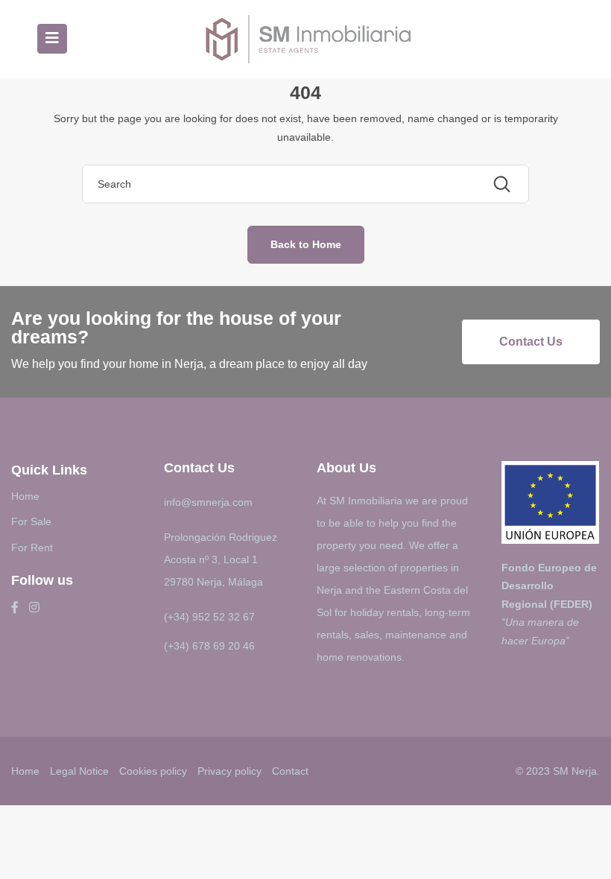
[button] (531, 342)
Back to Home (305, 244)
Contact (290, 771)
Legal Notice (79, 771)
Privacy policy (229, 771)
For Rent (32, 547)
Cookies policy (153, 771)
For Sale (31, 521)
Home (25, 496)
